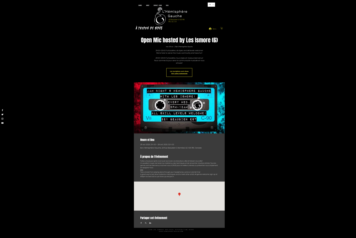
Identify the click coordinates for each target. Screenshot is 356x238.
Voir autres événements (179, 73)
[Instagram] (2, 118)
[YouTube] (2, 123)
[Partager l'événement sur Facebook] (141, 223)
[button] (221, 28)
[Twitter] (2, 114)
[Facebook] (2, 110)
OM (182, 231)
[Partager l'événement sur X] (146, 223)
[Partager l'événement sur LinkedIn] (150, 223)
